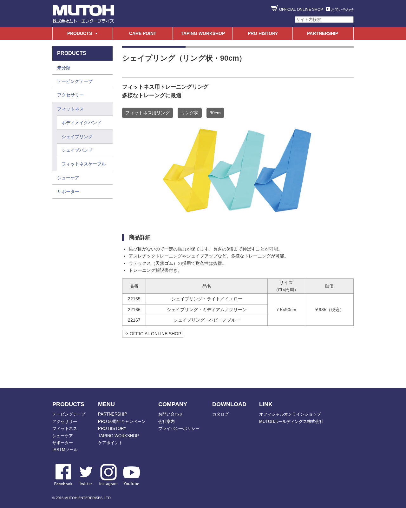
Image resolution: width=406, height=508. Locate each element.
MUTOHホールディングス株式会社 (291, 421)
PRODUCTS (79, 33)
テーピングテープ (75, 81)
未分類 (63, 67)
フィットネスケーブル (84, 163)
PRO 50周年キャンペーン (122, 421)
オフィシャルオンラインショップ (290, 414)
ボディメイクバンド (82, 122)
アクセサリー (70, 94)
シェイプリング (77, 136)
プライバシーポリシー (179, 428)
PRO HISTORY (263, 33)
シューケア (68, 177)
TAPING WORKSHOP (203, 33)
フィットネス (70, 108)
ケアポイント (110, 442)
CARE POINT (142, 33)
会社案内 (166, 421)
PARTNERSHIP (322, 33)
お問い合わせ (342, 9)
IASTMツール (65, 449)
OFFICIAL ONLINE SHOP (301, 9)
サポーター (68, 191)
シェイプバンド (77, 150)
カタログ (220, 414)
